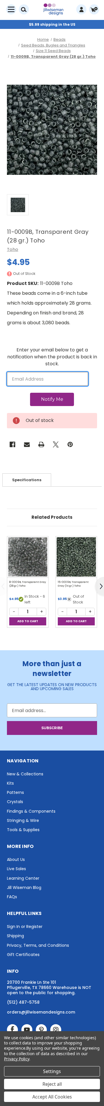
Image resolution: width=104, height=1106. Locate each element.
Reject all (52, 1084)
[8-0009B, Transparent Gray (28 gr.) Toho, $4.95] (27, 557)
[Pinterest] (70, 444)
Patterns (15, 792)
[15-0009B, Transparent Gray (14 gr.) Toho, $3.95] (76, 557)
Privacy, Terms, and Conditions (38, 945)
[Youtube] (26, 1029)
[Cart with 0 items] (94, 9)
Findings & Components (31, 811)
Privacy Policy (16, 1058)
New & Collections (25, 774)
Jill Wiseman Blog (24, 887)
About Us (16, 859)
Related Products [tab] (52, 517)
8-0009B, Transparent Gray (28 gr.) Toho (27, 584)
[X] (55, 444)
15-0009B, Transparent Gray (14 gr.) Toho (73, 584)
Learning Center (23, 878)
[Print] (41, 444)
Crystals (15, 802)
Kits (10, 783)
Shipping (15, 936)
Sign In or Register (24, 926)
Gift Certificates (23, 954)
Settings (52, 1071)
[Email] (26, 444)
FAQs (12, 897)
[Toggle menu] (11, 9)
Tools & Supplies (23, 830)
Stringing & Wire (23, 820)
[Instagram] (55, 1029)
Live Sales (16, 869)
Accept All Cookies (52, 1097)
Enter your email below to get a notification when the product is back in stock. (52, 357)
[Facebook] (12, 444)
